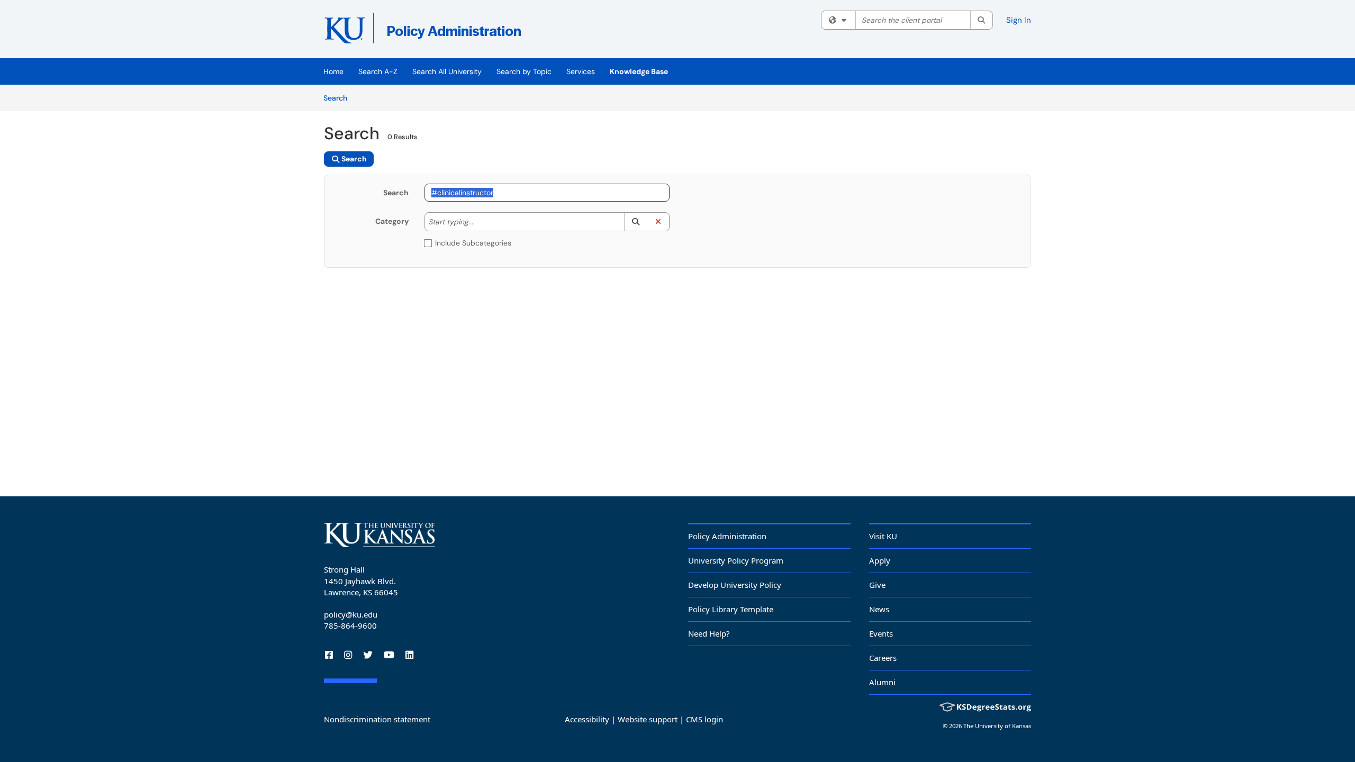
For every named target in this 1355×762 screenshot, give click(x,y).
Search (339, 98)
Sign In (1018, 20)
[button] (635, 222)
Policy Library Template (730, 609)
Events (881, 633)
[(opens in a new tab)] (477, 32)
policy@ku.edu (350, 614)
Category (392, 221)
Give (877, 584)
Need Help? (709, 633)
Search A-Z (378, 71)
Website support (648, 719)
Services (580, 71)
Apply (879, 560)
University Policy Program (735, 560)
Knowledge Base (639, 71)
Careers (883, 657)
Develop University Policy (734, 584)
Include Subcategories (473, 243)
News (879, 609)
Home (333, 71)
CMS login (704, 719)
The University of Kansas (997, 726)
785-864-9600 (350, 625)
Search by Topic (524, 71)
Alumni (882, 682)
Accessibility (587, 719)
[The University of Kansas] (379, 535)
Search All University (447, 71)
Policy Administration (727, 536)
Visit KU (883, 536)
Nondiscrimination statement (377, 719)
